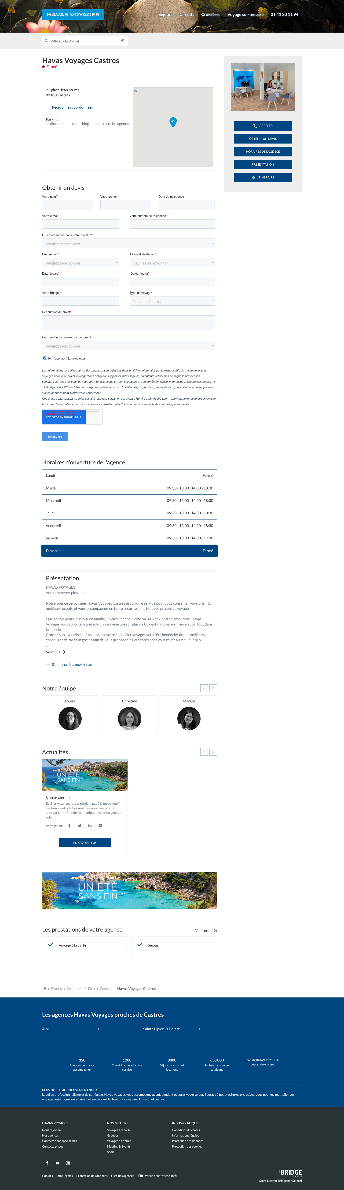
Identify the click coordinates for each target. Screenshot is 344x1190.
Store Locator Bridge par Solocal (280, 1182)
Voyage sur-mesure (245, 14)
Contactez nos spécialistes (59, 1141)
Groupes (113, 1135)
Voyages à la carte (119, 1130)
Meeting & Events (119, 1146)
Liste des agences (122, 1176)
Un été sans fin (58, 797)
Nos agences (50, 1135)
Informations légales (185, 1135)
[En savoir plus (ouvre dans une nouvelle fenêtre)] (129, 890)
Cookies (47, 1176)
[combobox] (84, 40)
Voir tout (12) (206, 930)
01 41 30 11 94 (284, 14)
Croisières (210, 14)
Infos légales (64, 1176)
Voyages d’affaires (119, 1141)
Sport (110, 1152)
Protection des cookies (187, 1146)
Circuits (186, 14)
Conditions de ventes (186, 1130)
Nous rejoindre (52, 1130)
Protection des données (187, 1141)
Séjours (165, 14)
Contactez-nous (52, 1146)
